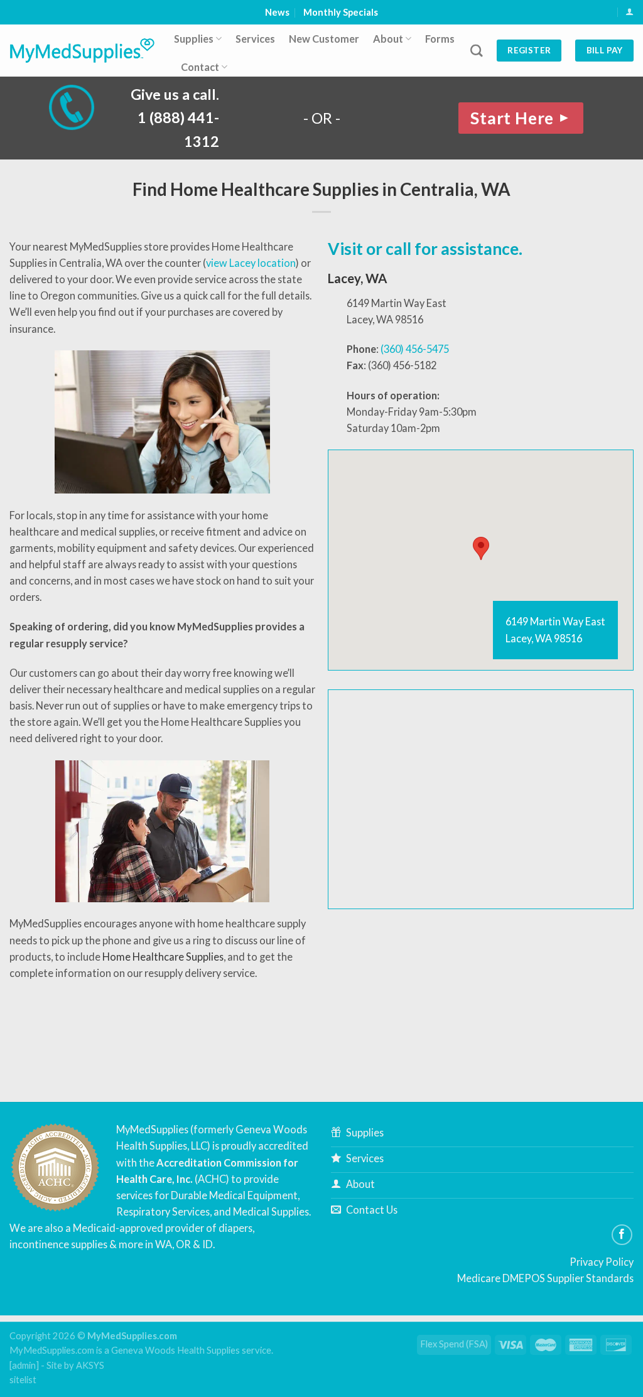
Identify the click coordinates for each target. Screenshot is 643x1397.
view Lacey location (251, 263)
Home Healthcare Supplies (163, 957)
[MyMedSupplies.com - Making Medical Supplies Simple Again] (82, 50)
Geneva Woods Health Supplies (175, 1350)
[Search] (476, 50)
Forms (440, 39)
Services (255, 39)
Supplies (193, 39)
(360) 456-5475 (415, 349)
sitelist (22, 1379)
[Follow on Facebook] (622, 1235)
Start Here (520, 118)
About (388, 39)
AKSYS (90, 1365)
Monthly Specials (340, 12)
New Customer (324, 39)
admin (24, 1365)
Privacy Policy (602, 1262)
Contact (200, 67)
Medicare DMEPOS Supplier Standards (545, 1278)
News (277, 12)
